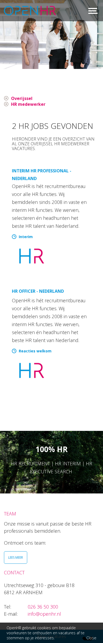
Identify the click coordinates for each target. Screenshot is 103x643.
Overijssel (21, 98)
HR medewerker (28, 104)
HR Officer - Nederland (38, 291)
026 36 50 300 (43, 606)
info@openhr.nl (44, 614)
